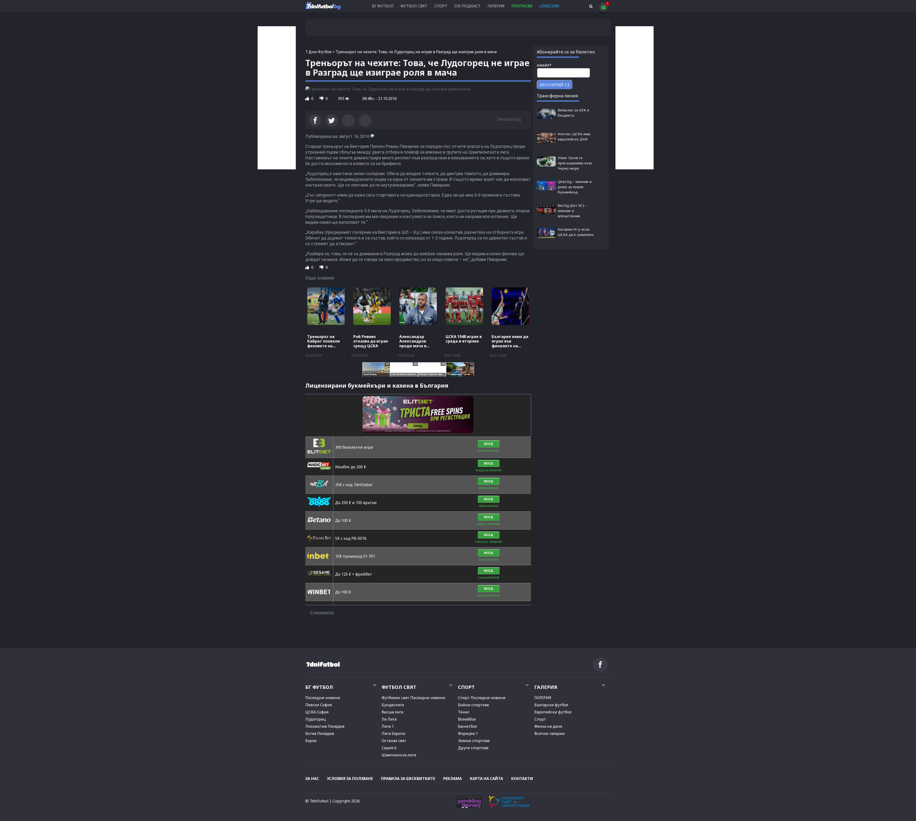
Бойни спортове (473, 704)
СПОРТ (441, 6)
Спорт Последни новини (481, 697)
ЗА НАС (312, 778)
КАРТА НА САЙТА (486, 778)
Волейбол (467, 719)
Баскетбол (467, 726)
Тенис (464, 712)
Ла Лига (389, 719)
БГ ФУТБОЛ (383, 6)
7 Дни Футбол (318, 51)
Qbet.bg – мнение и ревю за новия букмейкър (575, 186)
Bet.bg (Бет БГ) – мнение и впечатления (572, 210)
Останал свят (394, 740)
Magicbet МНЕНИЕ (488, 470)
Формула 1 (468, 733)
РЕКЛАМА (452, 778)
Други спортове (473, 747)
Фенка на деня (548, 726)
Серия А (389, 747)
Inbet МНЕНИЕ (489, 560)
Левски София (318, 704)
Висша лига (392, 712)
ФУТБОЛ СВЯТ (414, 6)
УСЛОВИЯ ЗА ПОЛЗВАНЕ (350, 778)
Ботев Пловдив (319, 733)
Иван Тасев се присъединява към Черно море (575, 163)
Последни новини (322, 697)
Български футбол (551, 704)
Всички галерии (549, 733)
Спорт (540, 719)
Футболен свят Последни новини (413, 697)
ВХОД (488, 444)
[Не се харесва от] (322, 98)
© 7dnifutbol (316, 801)
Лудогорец (315, 719)
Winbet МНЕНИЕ (489, 595)
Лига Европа (393, 733)
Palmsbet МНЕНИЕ (488, 542)
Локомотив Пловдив (324, 726)
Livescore (549, 6)
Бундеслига (393, 704)
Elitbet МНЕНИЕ (488, 451)
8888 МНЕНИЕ (488, 506)
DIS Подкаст (467, 6)
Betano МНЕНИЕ (488, 524)
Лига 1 (388, 726)
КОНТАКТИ (522, 778)
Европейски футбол (553, 712)
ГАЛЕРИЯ (496, 6)
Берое (311, 740)
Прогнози (521, 6)
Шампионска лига (399, 755)
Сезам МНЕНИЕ (488, 578)
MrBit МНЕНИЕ (489, 488)
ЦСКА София (316, 712)
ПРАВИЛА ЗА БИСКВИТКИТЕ (408, 778)
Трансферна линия (557, 96)
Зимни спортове (474, 740)
